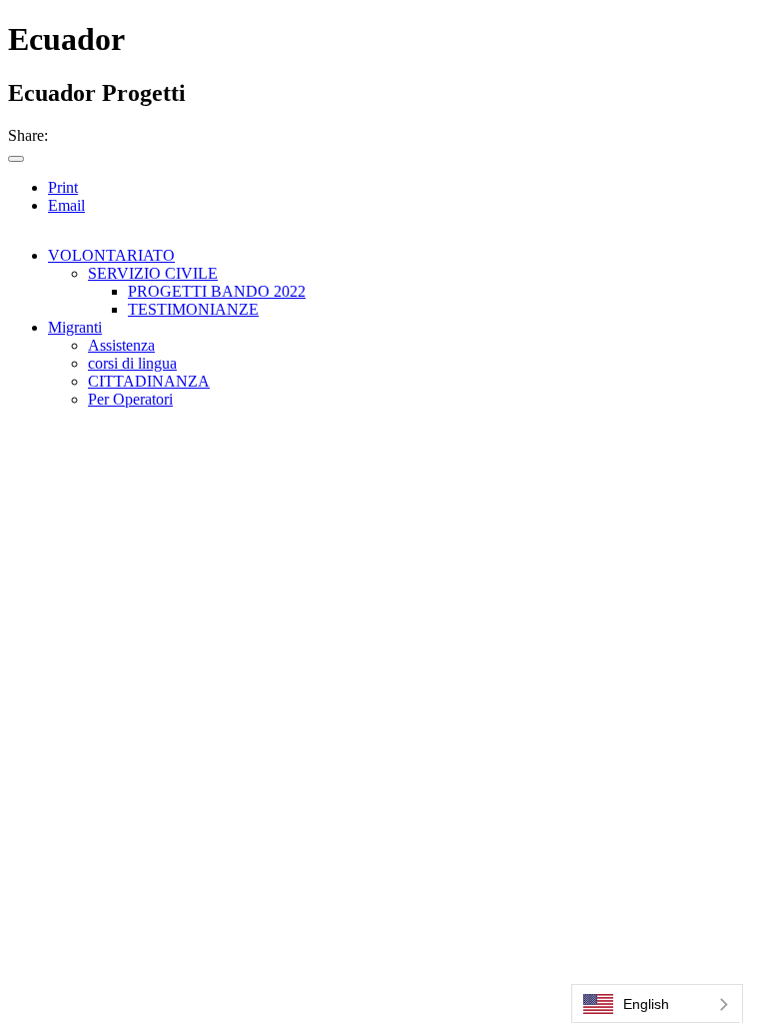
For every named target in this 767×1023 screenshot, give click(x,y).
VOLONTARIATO (111, 255)
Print (63, 187)
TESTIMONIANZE (193, 309)
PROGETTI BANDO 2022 (217, 291)
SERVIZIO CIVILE (153, 273)
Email (66, 205)
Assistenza (121, 345)
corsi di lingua (132, 363)
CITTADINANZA (149, 381)
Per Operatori (130, 399)
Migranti (75, 327)
